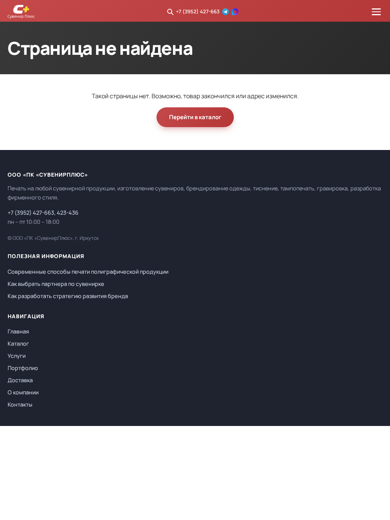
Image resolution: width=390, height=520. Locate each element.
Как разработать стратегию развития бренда (68, 296)
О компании (23, 392)
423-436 (67, 212)
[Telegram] (225, 11)
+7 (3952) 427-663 (197, 11)
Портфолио (23, 368)
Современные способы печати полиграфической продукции (88, 271)
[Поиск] (170, 12)
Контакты (20, 404)
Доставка (20, 380)
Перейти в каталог (195, 117)
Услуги (17, 355)
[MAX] (235, 11)
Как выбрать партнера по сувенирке (56, 283)
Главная (18, 331)
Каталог (18, 343)
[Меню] (376, 12)
